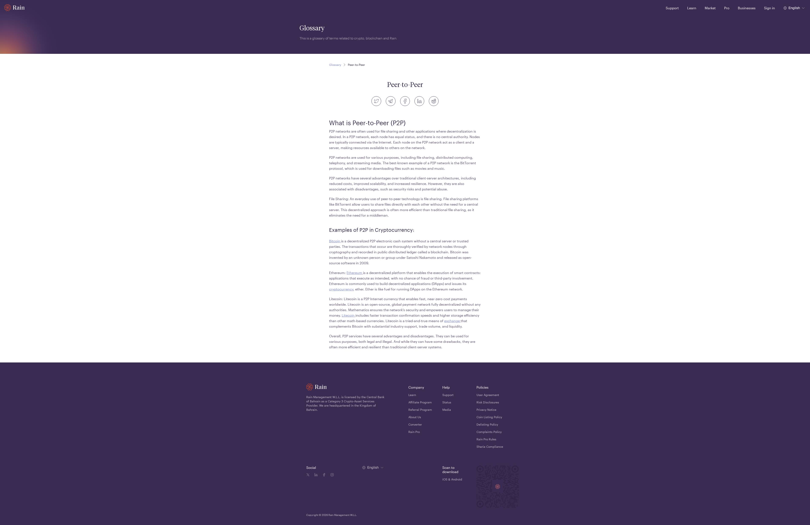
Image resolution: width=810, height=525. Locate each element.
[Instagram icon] (331, 475)
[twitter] (376, 101)
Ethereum (355, 273)
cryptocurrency (341, 289)
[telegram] (391, 101)
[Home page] (14, 7)
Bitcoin (335, 241)
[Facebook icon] (323, 475)
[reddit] (434, 101)
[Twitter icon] (308, 475)
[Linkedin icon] (315, 475)
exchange (452, 321)
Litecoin (348, 315)
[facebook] (405, 101)
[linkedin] (419, 101)
